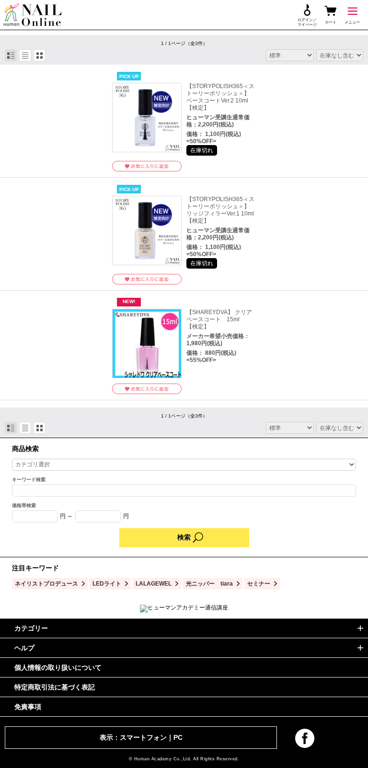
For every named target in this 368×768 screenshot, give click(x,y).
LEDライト (106, 583)
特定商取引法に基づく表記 (54, 687)
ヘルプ (24, 648)
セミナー (258, 583)
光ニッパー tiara (209, 583)
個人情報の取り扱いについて (58, 667)
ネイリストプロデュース (46, 583)
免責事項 (27, 707)
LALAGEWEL (154, 583)
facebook (304, 738)
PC (178, 737)
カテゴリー (31, 628)
